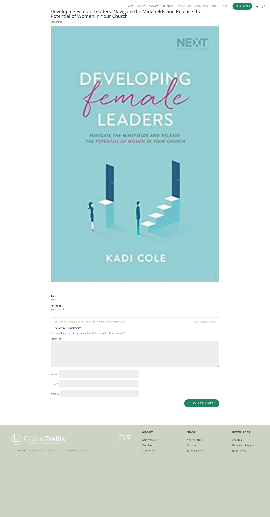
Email (54, 383)
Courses (192, 445)
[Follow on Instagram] (128, 438)
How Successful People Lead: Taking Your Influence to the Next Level (88, 321)
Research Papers (243, 445)
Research (168, 6)
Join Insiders (242, 6)
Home (130, 6)
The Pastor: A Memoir (206, 321)
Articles (237, 440)
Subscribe (148, 451)
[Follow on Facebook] (122, 438)
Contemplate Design (57, 450)
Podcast (154, 6)
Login (225, 6)
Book (53, 299)
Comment (57, 338)
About (141, 6)
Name (55, 374)
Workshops (184, 6)
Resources (201, 6)
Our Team (148, 445)
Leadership (56, 21)
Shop (215, 6)
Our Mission (150, 440)
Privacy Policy (80, 450)
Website (55, 393)
